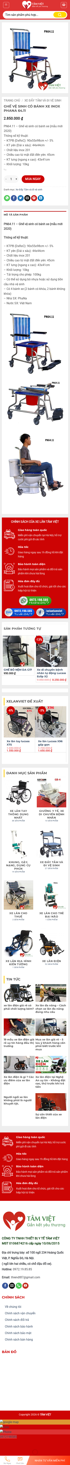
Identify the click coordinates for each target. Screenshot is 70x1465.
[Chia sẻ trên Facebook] (14, 198)
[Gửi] (59, 15)
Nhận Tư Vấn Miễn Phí (50, 1460)
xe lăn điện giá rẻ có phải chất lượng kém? (19, 1007)
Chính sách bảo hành (19, 1326)
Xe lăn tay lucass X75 (18, 743)
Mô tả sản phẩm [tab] (16, 214)
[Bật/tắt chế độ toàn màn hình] (14, 1442)
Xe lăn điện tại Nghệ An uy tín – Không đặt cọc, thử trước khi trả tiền (50, 1081)
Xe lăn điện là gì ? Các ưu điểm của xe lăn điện (19, 1080)
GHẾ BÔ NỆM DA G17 (18, 669)
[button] (6, 5)
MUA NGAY (33, 179)
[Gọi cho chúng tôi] (19, 1286)
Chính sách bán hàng (19, 1339)
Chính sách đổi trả (17, 1320)
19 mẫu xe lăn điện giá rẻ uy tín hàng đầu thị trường (19, 1043)
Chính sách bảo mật (18, 1333)
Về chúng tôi (13, 1307)
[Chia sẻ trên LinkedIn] (41, 198)
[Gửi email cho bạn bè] (27, 198)
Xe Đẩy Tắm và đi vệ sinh (42, 100)
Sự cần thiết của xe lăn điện (48, 1116)
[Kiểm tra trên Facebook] (5, 1286)
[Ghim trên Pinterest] (34, 198)
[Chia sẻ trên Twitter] (21, 198)
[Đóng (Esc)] (36, 1442)
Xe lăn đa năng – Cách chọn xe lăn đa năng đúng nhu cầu (50, 1008)
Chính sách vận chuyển (20, 1313)
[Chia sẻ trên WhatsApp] (7, 198)
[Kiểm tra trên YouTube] (25, 1286)
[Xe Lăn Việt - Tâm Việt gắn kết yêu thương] (35, 5)
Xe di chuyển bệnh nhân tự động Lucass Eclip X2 (51, 673)
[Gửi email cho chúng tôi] (12, 1286)
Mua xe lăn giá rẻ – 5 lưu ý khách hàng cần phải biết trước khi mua (50, 1044)
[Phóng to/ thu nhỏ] (3, 1442)
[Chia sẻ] (25, 1442)
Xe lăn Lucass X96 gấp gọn (50, 743)
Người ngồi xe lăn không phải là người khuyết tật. (18, 1100)
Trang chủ (12, 100)
